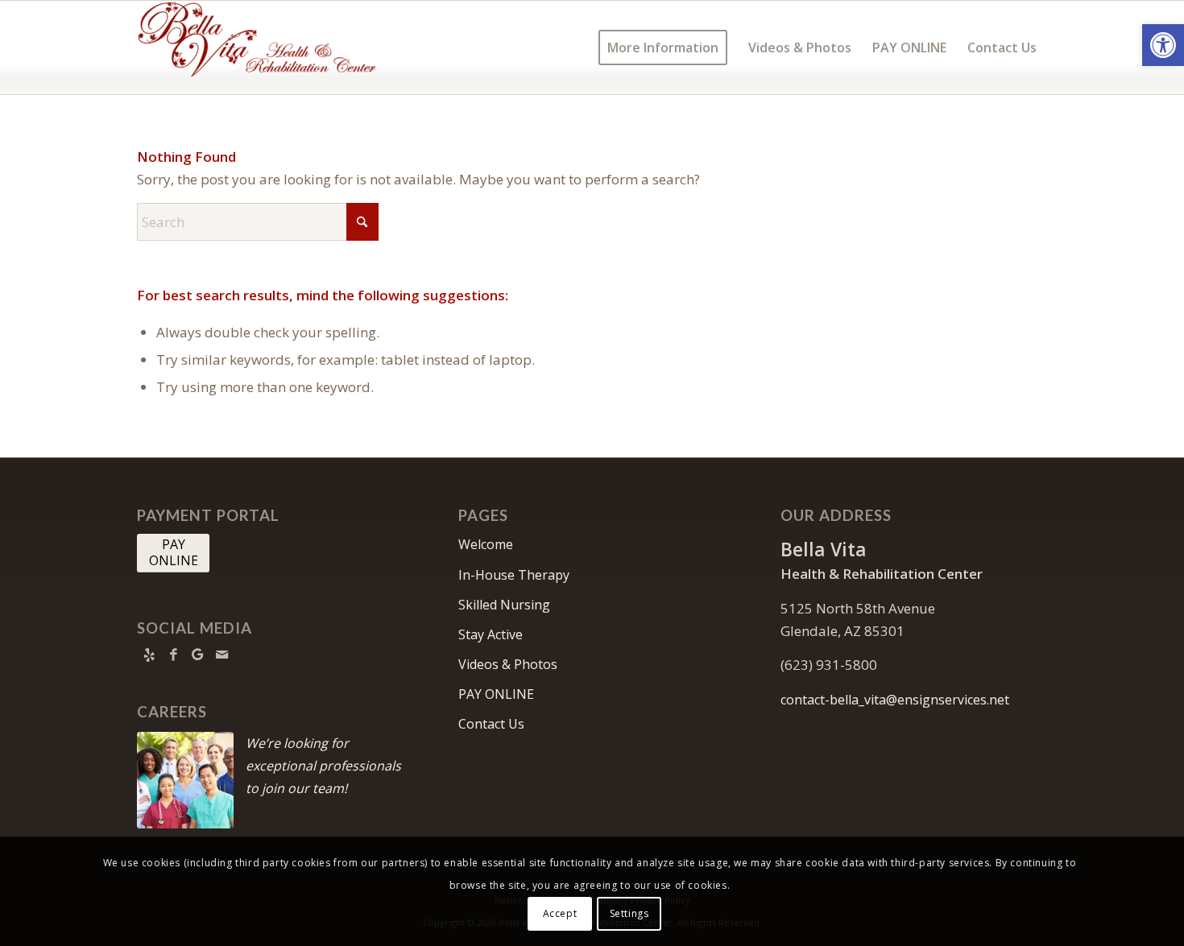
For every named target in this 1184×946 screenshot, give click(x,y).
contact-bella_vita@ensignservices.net (894, 699)
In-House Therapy (513, 575)
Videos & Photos (507, 664)
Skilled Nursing (504, 604)
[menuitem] (663, 47)
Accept (560, 913)
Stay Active (490, 634)
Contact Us (491, 724)
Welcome (485, 544)
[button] (1163, 45)
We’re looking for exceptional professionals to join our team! (323, 765)
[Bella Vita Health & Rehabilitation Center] (258, 47)
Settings (629, 913)
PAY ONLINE (496, 694)
